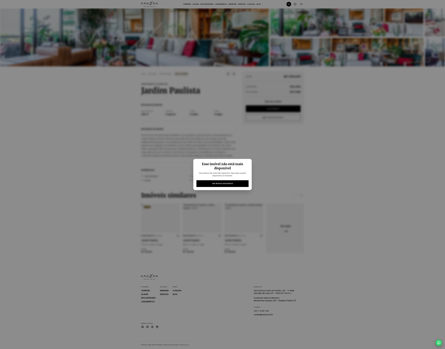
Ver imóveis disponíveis (222, 183)
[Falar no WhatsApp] (439, 343)
